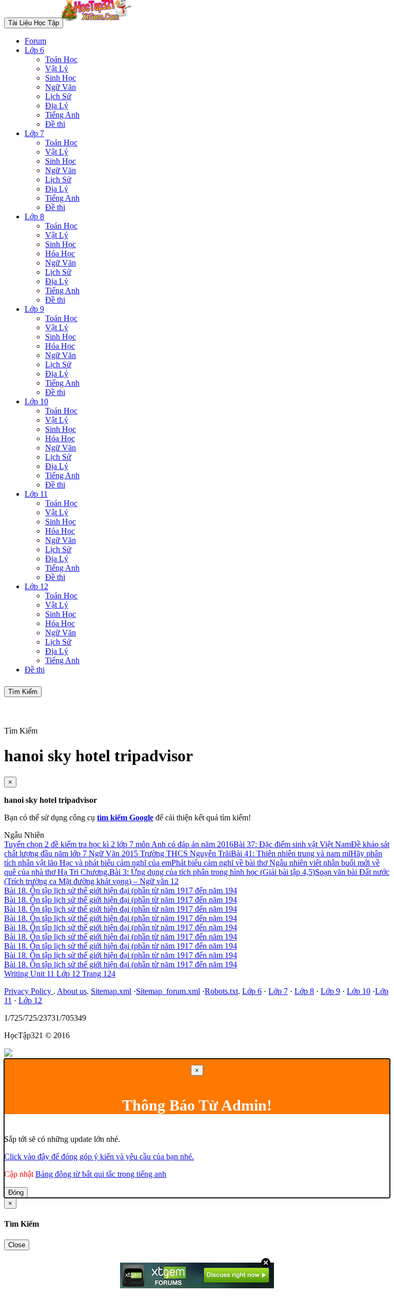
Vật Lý (56, 68)
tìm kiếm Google (125, 817)
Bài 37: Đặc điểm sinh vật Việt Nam (292, 844)
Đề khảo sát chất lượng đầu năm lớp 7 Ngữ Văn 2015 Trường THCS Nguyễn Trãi (196, 849)
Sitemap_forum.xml (168, 991)
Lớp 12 (36, 586)
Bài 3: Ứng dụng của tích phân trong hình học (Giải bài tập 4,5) (212, 872)
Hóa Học (60, 253)
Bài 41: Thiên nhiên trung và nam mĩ (290, 853)
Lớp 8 (34, 216)
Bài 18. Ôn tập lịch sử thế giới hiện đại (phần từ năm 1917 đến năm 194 (120, 890)
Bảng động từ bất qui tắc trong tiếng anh (100, 1174)
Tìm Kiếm (22, 692)
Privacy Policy (28, 991)
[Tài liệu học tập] (99, 22)
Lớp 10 (36, 401)
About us (72, 991)
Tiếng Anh (62, 114)
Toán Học (61, 59)
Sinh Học (60, 77)
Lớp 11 (36, 494)
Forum (35, 40)
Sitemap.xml (111, 991)
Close (16, 1245)
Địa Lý (56, 105)
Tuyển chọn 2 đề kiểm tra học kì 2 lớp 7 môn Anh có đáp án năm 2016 (118, 844)
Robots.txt (221, 991)
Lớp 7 (34, 133)
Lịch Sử (58, 96)
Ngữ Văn (60, 87)
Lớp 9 (34, 309)
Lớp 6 (34, 50)
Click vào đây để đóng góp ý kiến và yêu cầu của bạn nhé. (99, 1156)
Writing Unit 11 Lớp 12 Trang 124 (59, 973)
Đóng (16, 1192)
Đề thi (55, 124)
